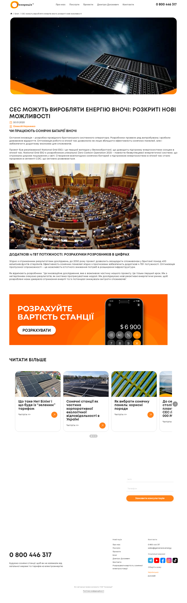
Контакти (117, 562)
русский (151, 576)
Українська (153, 572)
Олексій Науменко (24, 126)
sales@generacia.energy (159, 548)
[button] (175, 403)
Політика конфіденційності (93, 591)
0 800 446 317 (166, 4)
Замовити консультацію (150, 498)
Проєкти (117, 551)
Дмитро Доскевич (121, 558)
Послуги (116, 548)
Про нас (116, 544)
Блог (17, 14)
